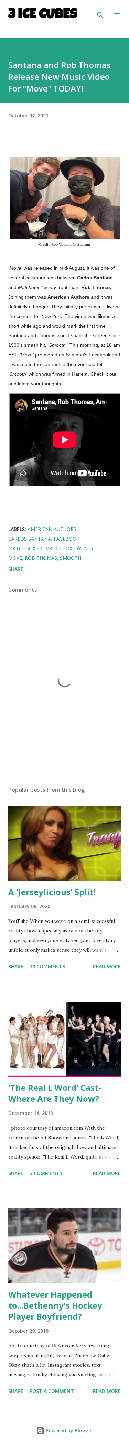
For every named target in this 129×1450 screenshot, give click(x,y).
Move (15, 558)
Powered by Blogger (68, 1430)
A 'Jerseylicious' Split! (52, 891)
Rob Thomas (41, 558)
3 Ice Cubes (42, 15)
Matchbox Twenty (69, 548)
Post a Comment (52, 1391)
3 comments (46, 1173)
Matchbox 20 (25, 548)
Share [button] (15, 569)
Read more (107, 966)
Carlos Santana (29, 538)
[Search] (100, 12)
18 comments (47, 966)
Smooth (70, 558)
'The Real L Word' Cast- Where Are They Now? (54, 1093)
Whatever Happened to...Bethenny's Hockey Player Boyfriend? (55, 1305)
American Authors (52, 529)
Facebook (66, 538)
